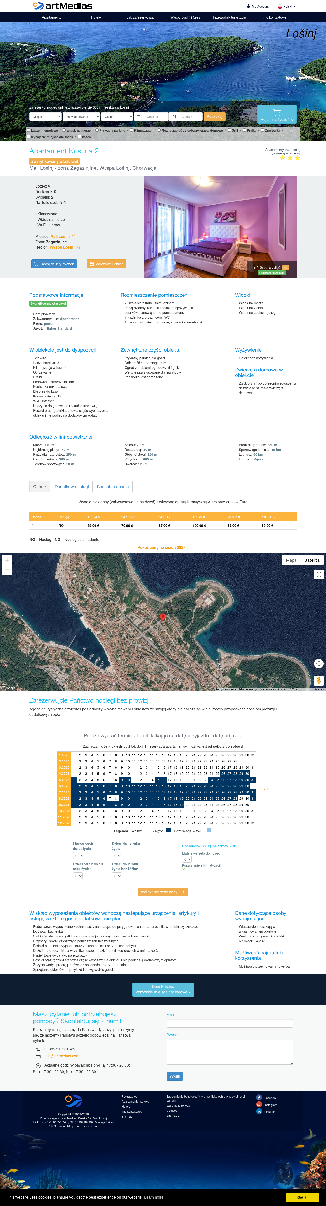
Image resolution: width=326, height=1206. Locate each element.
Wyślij (175, 1076)
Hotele (96, 17)
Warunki (320, 689)
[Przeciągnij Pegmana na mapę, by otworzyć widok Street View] (319, 681)
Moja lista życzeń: (277, 119)
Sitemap (127, 1116)
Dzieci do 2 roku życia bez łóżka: (125, 866)
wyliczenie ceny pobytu (161, 891)
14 (152, 754)
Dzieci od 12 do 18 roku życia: (88, 866)
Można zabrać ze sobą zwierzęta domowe (192, 130)
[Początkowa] (62, 6)
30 (247, 754)
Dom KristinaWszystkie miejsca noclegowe (162, 989)
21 (193, 754)
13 (146, 754)
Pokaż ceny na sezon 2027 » (163, 547)
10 (128, 754)
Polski (288, 6)
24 (211, 754)
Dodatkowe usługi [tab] (72, 486)
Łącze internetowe (44, 130)
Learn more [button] (153, 1197)
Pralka (251, 130)
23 (205, 754)
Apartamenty (51, 17)
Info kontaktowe (274, 17)
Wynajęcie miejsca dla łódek (52, 137)
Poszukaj (214, 116)
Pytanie (173, 1035)
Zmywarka (272, 130)
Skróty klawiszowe (226, 689)
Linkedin (270, 1112)
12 (140, 754)
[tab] (163, 990)
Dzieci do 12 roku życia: (126, 846)
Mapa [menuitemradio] (291, 560)
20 (187, 754)
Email (171, 1014)
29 (241, 754)
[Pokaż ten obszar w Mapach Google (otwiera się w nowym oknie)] (9, 688)
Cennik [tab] (40, 486)
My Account (260, 6)
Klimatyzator (143, 130)
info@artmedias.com (61, 1055)
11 (134, 754)
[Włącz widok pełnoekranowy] (319, 574)
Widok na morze (79, 130)
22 (199, 754)
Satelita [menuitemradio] (312, 560)
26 (223, 754)
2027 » (263, 788)
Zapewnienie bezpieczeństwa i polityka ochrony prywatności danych (206, 1098)
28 (235, 754)
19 (182, 754)
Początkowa (129, 1096)
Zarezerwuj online (109, 263)
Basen (86, 137)
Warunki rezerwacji (179, 1105)
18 (176, 754)
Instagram (270, 1105)
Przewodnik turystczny (230, 17)
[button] (163, 617)
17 (170, 754)
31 (253, 754)
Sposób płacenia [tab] (113, 486)
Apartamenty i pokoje (135, 1101)
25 (217, 754)
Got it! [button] (302, 1197)
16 (164, 754)
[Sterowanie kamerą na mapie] (319, 663)
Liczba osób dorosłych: (83, 846)
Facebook (270, 1098)
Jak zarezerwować (141, 17)
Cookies (172, 1110)
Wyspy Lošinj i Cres (185, 17)
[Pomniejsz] (7, 570)
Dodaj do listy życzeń (57, 263)
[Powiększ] (7, 560)
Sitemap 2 (173, 1115)
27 (229, 754)
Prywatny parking (112, 130)
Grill (235, 130)
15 (158, 754)
